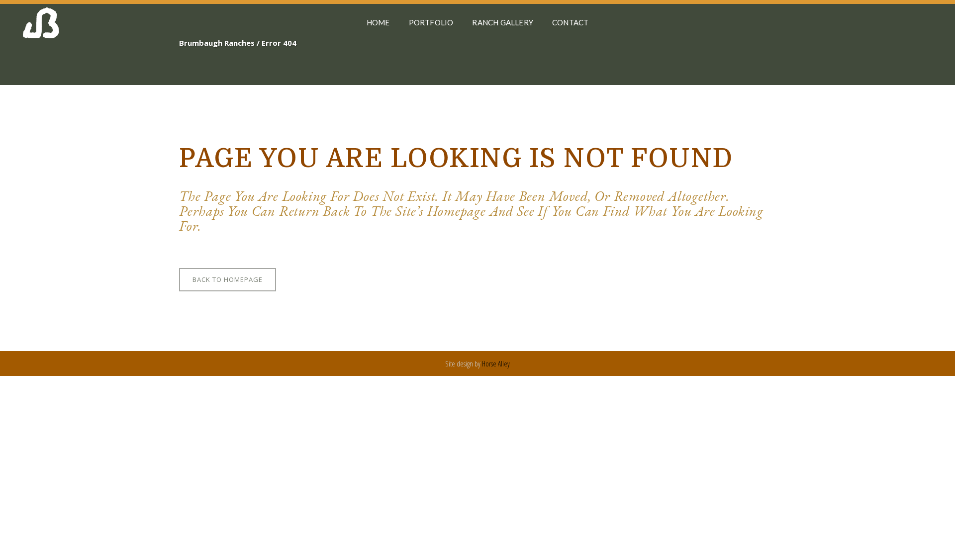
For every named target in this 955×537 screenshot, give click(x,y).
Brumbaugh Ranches (217, 43)
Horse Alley (496, 363)
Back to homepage (227, 279)
